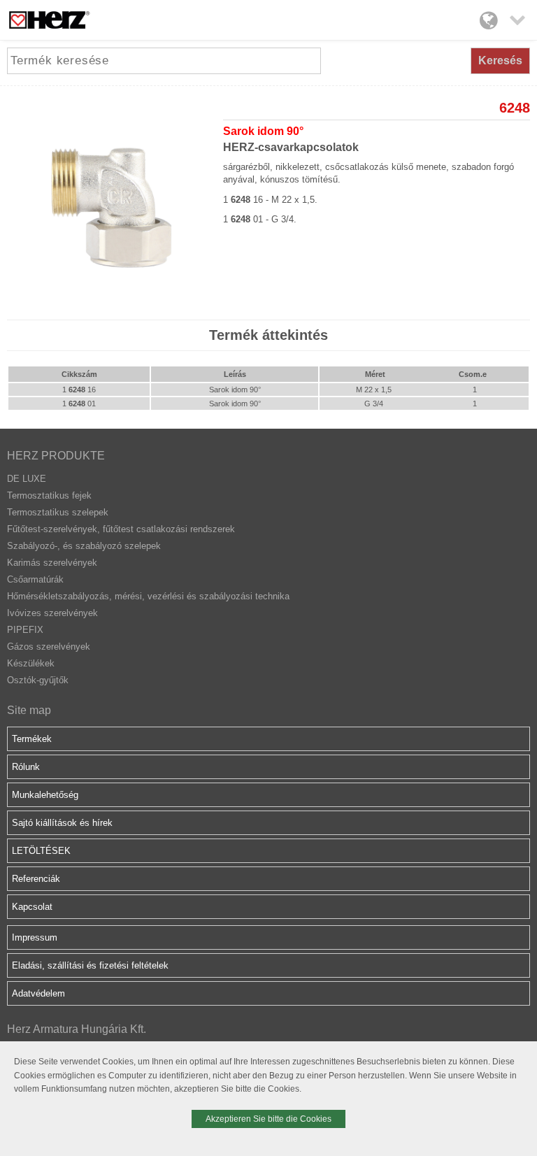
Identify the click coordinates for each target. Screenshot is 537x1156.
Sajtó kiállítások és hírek (62, 823)
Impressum (34, 937)
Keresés (500, 60)
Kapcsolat (32, 906)
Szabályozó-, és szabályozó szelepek (84, 546)
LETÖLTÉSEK (41, 850)
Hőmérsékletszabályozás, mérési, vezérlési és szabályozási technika (148, 596)
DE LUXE (26, 478)
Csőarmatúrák (35, 579)
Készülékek (31, 663)
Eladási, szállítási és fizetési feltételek (90, 965)
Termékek (32, 739)
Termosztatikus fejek (49, 495)
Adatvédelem (38, 993)
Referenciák (36, 878)
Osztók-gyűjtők (38, 680)
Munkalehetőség (45, 795)
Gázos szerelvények (48, 646)
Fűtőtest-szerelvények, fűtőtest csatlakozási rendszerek (121, 529)
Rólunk (26, 767)
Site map (29, 710)
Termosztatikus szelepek (57, 512)
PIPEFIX (25, 630)
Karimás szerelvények (52, 562)
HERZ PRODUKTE (56, 456)
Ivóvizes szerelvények (52, 613)
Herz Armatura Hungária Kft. (76, 1029)
